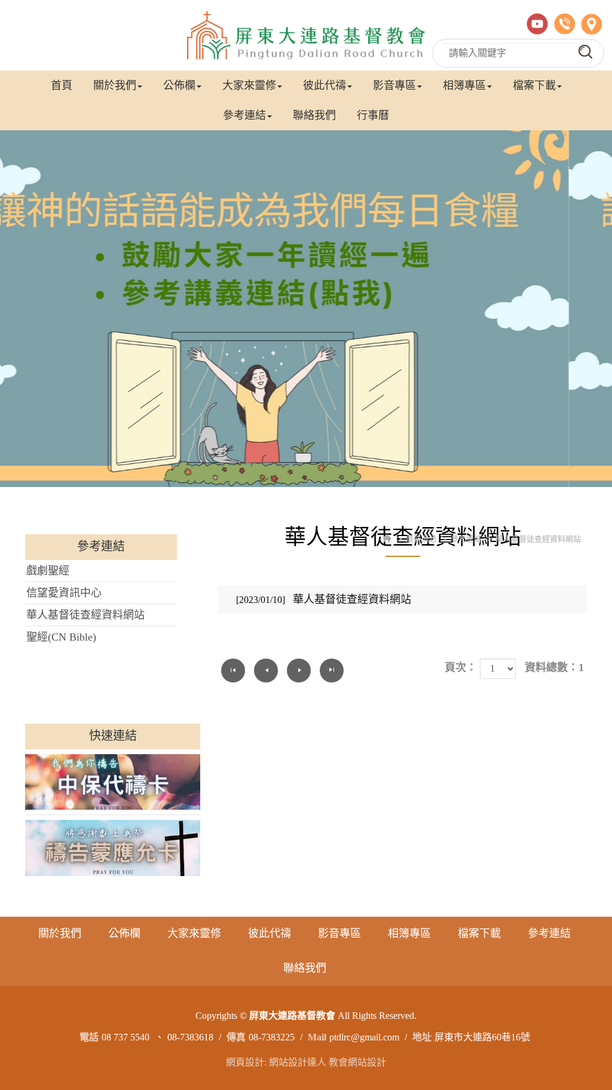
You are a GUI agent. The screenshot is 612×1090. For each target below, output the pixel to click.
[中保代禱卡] (112, 782)
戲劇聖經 (47, 571)
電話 (564, 24)
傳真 (236, 1037)
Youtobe (537, 24)
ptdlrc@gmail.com (364, 1037)
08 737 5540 (125, 1037)
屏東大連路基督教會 (306, 35)
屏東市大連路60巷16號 (482, 1037)
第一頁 (233, 670)
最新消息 (421, 538)
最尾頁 (332, 670)
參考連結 (466, 538)
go (585, 52)
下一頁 (299, 670)
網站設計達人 (297, 1062)
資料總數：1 (554, 667)
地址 (591, 24)
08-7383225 (272, 1037)
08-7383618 (190, 1037)
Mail (317, 1037)
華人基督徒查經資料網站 (85, 615)
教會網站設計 (357, 1062)
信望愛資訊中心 (64, 593)
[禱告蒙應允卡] (112, 848)
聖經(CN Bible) (61, 637)
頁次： (461, 667)
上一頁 (266, 670)
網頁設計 (245, 1062)
